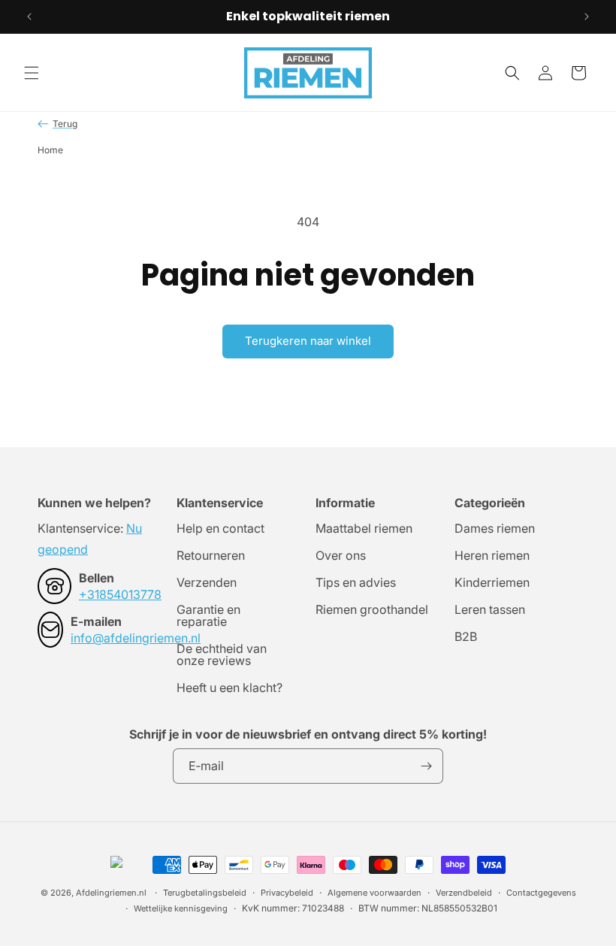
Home (50, 150)
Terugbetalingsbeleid (204, 892)
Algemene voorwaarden (374, 892)
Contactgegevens (541, 892)
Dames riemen (494, 529)
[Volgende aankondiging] (586, 16)
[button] (31, 72)
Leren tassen (489, 609)
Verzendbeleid (464, 892)
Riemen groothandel (372, 609)
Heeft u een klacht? (229, 687)
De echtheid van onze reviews (222, 654)
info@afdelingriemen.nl (136, 637)
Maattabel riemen (364, 529)
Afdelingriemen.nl (111, 892)
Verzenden (207, 582)
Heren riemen (492, 555)
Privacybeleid (287, 892)
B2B (465, 636)
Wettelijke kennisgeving (181, 908)
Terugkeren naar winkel (308, 341)
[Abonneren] (425, 766)
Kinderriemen (492, 582)
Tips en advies (356, 582)
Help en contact (220, 529)
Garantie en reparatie (208, 615)
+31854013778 (120, 594)
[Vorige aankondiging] (29, 16)
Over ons (341, 555)
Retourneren (211, 555)
